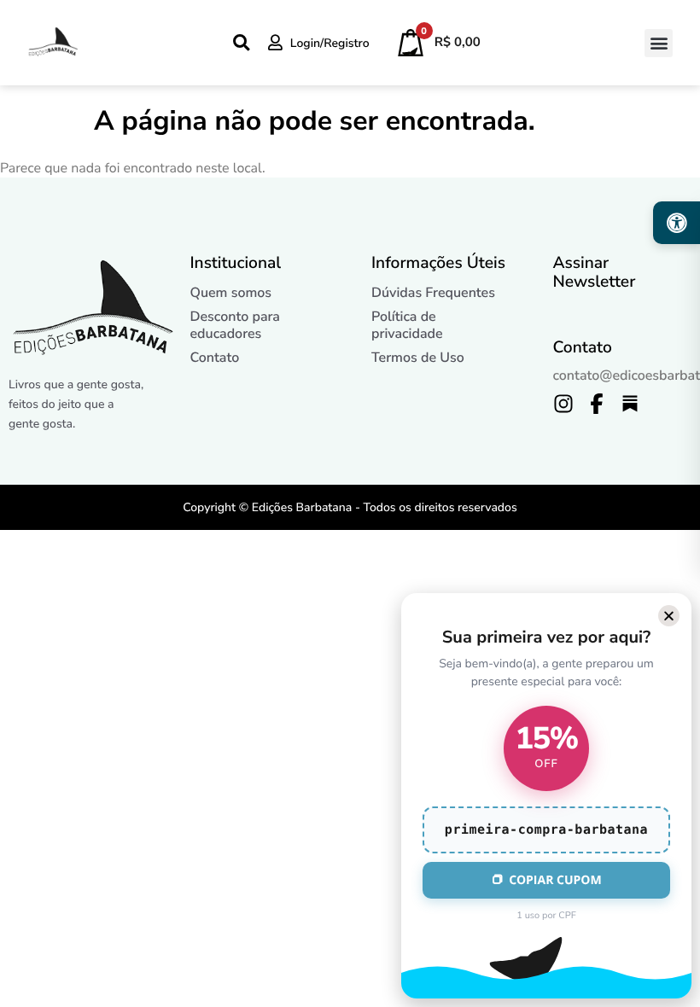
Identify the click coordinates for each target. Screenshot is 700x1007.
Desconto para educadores (235, 325)
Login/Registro (330, 43)
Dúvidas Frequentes (433, 292)
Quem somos (231, 292)
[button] (659, 43)
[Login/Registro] (275, 42)
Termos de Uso (417, 357)
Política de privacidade (407, 325)
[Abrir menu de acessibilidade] (676, 222)
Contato (215, 357)
